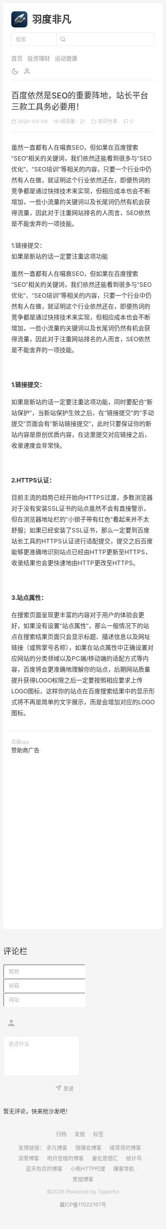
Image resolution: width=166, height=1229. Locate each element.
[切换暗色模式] (15, 71)
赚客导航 (123, 1168)
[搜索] (62, 39)
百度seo (20, 742)
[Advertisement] (83, 838)
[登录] (27, 71)
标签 (98, 1134)
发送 (68, 1088)
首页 (17, 58)
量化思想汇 (105, 1158)
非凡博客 (56, 1147)
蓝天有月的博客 (44, 1168)
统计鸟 (134, 1158)
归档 (61, 1134)
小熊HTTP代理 (88, 1168)
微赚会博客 (88, 1147)
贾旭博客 (83, 1179)
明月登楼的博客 (65, 1158)
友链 (80, 1134)
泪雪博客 (28, 1158)
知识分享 (107, 121)
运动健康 (66, 58)
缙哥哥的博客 (125, 1147)
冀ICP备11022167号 (83, 1204)
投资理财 (38, 58)
